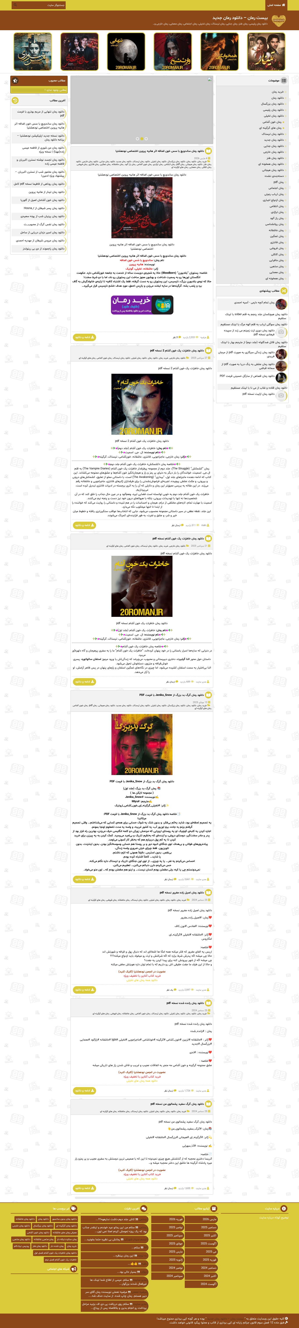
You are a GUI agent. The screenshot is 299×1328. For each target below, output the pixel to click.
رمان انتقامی (169, 164)
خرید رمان (202, 161)
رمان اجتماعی (276, 188)
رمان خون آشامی (144, 164)
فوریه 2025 (209, 1260)
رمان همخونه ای (275, 279)
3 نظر (175, 337)
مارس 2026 (209, 1219)
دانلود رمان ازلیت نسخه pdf (258, 394)
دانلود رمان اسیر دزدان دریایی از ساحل (42, 233)
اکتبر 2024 (210, 1276)
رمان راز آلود (130, 164)
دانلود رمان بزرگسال (176, 161)
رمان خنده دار (57, 1246)
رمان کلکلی (206, 167)
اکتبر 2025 (210, 1236)
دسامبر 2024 (208, 1268)
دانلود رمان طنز (275, 158)
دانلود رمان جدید (124, 161)
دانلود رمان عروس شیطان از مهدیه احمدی (40, 241)
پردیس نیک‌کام (21, 1246)
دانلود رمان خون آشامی (38, 1232)
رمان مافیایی (276, 260)
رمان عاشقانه (118, 164)
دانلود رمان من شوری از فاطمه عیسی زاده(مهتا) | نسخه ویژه (43, 150)
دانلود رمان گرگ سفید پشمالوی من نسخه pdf (177, 1104)
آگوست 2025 (208, 1244)
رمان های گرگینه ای (179, 167)
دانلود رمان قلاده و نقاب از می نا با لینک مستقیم (259, 388)
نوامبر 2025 (176, 1228)
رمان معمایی (195, 167)
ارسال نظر (176, 525)
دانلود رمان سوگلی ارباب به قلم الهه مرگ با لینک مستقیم (254, 324)
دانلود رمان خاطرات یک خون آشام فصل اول (55, 1253)
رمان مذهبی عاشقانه (43, 1239)
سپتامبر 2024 (175, 1276)
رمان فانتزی (94, 164)
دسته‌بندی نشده (274, 176)
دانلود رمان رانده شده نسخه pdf (185, 1003)
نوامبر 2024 (176, 1268)
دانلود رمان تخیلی (159, 161)
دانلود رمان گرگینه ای (66, 1226)
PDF (112, 782)
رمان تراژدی (158, 164)
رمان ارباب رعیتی (274, 194)
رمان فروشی (82, 164)
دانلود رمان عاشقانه (25, 1219)
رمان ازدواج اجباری (273, 200)
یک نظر (170, 990)
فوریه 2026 (176, 1219)
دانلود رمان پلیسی (273, 110)
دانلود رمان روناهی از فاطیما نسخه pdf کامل (39, 184)
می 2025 (211, 1252)
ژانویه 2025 (176, 1260)
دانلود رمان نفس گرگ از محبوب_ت (44, 224)
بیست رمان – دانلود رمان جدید (225, 1319)
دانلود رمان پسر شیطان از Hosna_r (44, 208)
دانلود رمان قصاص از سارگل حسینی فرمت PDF (247, 376)
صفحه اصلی (274, 5)
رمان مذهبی (277, 266)
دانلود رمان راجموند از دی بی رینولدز (43, 249)
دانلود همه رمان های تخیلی (142, 980)
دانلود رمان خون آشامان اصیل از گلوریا (42, 200)
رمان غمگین (105, 164)
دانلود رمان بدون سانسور (64, 1219)
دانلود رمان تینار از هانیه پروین (46, 192)
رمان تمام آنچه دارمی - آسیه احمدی (254, 303)
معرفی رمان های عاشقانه (65, 1232)
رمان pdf (180, 164)
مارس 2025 (176, 1252)
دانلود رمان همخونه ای (271, 164)
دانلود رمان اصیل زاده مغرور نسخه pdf (182, 893)
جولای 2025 (176, 1244)
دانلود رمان (191, 161)
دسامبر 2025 (208, 1228)
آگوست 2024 (208, 1284)
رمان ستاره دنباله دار (67, 1239)
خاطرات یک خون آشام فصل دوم (61, 1259)
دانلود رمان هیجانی (194, 164)
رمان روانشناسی (274, 224)
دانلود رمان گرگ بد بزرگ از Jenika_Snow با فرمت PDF (171, 695)
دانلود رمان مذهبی (21, 1239)
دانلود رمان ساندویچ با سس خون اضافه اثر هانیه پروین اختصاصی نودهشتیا (160, 151)
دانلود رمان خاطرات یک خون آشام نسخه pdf (178, 539)
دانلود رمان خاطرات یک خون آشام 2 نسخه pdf (177, 351)
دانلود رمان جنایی (107, 161)
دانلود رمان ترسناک (141, 161)
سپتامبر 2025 (175, 1236)
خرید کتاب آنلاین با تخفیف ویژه (142, 976)
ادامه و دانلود (82, 337)
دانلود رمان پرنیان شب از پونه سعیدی (42, 216)
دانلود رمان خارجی (90, 161)
